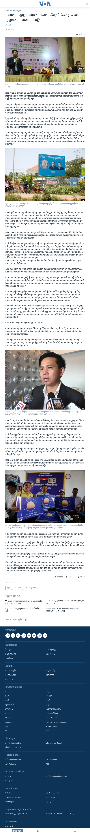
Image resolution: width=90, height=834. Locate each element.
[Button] (80, 34)
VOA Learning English (54, 743)
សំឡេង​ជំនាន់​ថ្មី (50, 670)
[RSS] (34, 635)
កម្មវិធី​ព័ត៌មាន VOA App (13, 760)
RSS (47, 764)
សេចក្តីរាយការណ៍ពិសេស (53, 709)
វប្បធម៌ (48, 700)
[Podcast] (39, 635)
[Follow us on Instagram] (23, 635)
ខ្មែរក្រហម (49, 705)
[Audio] (56, 831)
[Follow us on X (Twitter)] (13, 635)
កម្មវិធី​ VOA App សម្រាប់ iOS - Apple (17, 814)
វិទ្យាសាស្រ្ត (49, 696)
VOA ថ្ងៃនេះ (9, 658)
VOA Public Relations (13, 797)
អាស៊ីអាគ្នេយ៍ (9, 709)
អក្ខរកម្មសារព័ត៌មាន (52, 713)
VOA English (10, 802)
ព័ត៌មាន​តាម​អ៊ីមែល (51, 760)
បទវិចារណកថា (50, 731)
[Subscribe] (45, 635)
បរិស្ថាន (48, 691)
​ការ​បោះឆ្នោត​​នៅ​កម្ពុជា (13, 10)
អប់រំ (6, 731)
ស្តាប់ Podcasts (10, 764)
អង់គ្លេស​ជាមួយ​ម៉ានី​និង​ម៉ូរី (13, 743)
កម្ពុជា (7, 691)
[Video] (37, 831)
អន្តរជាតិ (8, 696)
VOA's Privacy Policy (53, 793)
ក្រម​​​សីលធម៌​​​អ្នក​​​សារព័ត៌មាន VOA (56, 776)
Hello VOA (9, 679)
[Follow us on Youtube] (18, 635)
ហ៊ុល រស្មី (8, 25)
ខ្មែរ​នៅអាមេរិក (9, 705)
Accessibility (50, 797)
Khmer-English (51, 726)
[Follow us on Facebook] (7, 635)
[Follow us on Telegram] (29, 635)
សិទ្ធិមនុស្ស (8, 722)
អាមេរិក (7, 700)
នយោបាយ (8, 713)
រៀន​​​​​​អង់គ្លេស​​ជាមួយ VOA (13, 747)
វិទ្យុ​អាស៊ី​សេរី (49, 802)
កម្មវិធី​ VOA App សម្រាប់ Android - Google (60, 814)
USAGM (8, 793)
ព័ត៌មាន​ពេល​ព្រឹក (10, 670)
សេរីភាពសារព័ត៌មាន (52, 718)
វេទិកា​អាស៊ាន (50, 675)
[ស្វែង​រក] (74, 831)
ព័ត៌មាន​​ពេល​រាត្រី (10, 675)
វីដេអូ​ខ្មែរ (8, 650)
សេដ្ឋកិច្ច (8, 718)
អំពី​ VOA (8, 776)
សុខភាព (8, 726)
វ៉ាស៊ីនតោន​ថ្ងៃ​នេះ (10, 654)
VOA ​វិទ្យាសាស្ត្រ (51, 650)
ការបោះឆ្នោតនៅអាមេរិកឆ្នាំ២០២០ (56, 722)
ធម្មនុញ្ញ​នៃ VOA (10, 781)
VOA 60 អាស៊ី (50, 654)
